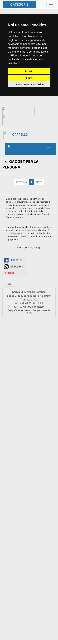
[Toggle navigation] (48, 149)
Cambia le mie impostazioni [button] (29, 84)
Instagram (17, 266)
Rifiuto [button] (29, 77)
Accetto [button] (29, 71)
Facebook (16, 260)
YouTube (10, 273)
